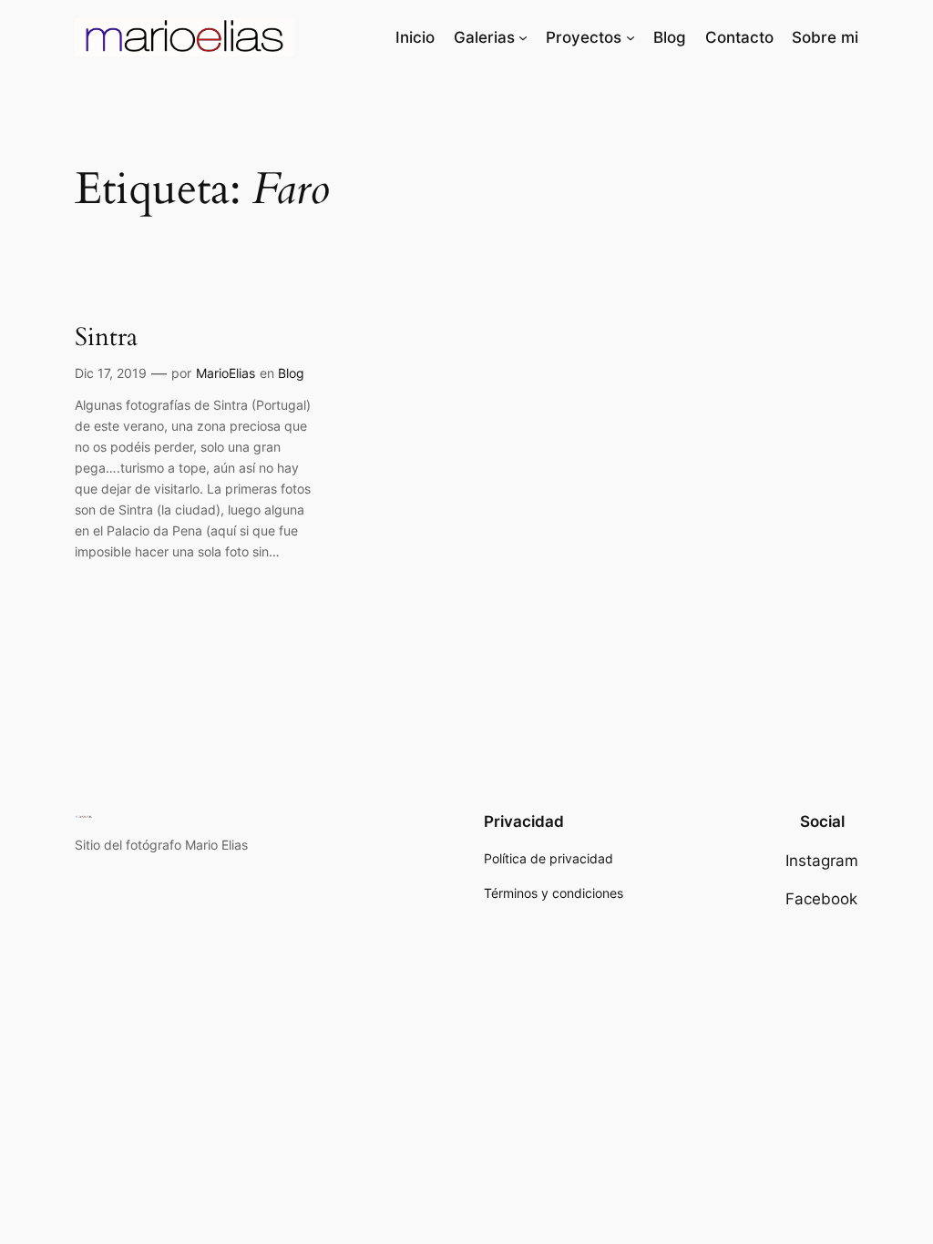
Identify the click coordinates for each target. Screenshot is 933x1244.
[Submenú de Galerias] (523, 37)
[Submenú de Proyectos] (630, 37)
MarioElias (225, 373)
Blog (291, 373)
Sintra (106, 337)
